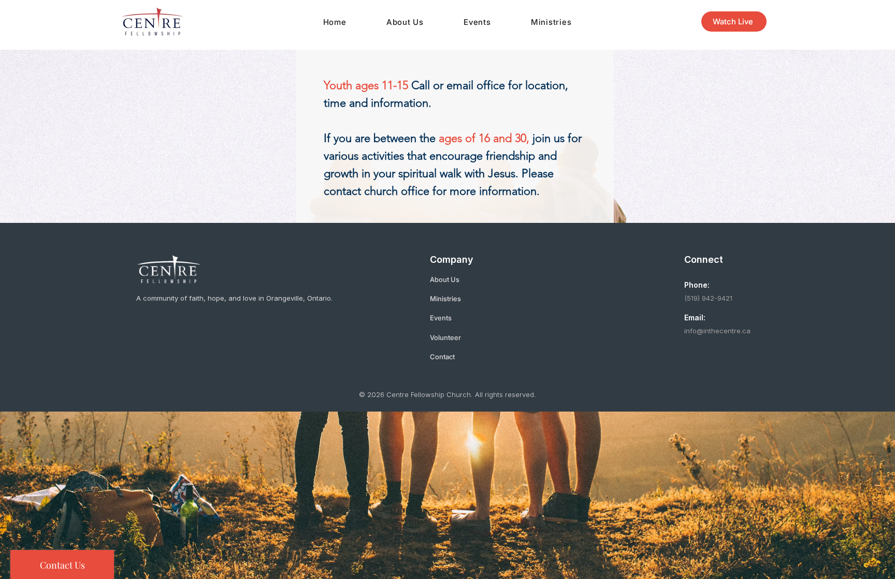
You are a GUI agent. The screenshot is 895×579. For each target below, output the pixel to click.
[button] (404, 22)
